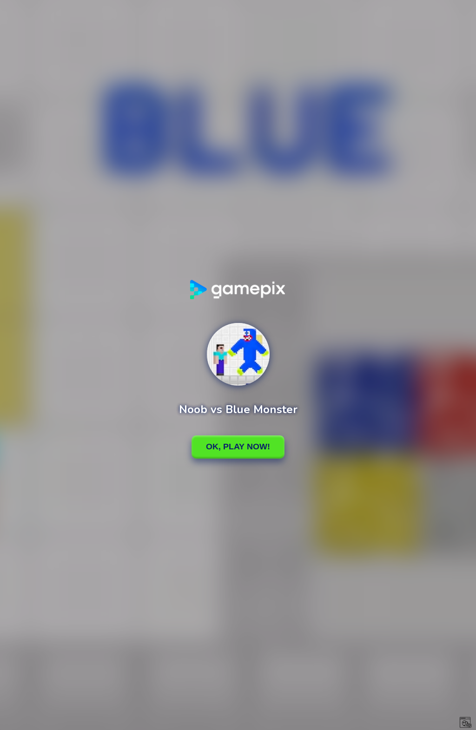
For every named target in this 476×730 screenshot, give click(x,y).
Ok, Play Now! (238, 446)
